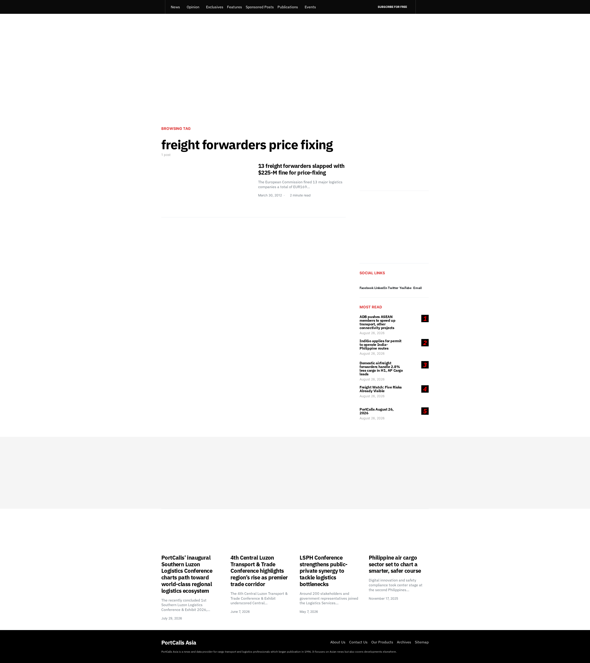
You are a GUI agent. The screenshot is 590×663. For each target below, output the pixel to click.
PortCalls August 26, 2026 (377, 411)
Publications (287, 7)
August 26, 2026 (372, 333)
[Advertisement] (295, 84)
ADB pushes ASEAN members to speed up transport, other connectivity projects (377, 322)
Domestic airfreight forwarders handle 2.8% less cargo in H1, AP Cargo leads (381, 368)
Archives (404, 642)
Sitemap (422, 642)
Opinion (193, 7)
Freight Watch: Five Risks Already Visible (381, 389)
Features (234, 7)
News (175, 7)
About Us (337, 642)
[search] (422, 7)
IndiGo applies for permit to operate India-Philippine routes (380, 344)
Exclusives (214, 7)
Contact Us (358, 642)
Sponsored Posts (260, 7)
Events (310, 7)
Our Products (382, 642)
